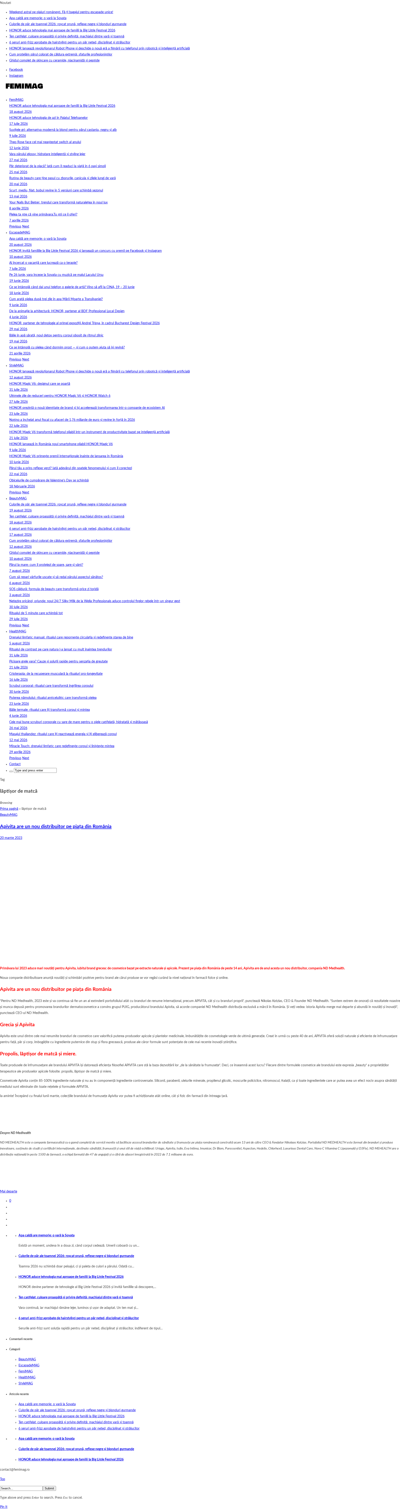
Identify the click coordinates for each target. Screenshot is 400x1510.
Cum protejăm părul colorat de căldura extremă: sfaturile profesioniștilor (60, 54)
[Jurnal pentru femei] (23, 90)
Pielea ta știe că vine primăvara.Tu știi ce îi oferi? (43, 214)
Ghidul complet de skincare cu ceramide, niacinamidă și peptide (54, 60)
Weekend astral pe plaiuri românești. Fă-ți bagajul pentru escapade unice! (61, 12)
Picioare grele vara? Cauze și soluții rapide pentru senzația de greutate (58, 661)
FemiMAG (16, 100)
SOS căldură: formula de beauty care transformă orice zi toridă (54, 589)
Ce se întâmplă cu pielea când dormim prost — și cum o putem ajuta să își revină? (67, 347)
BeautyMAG (18, 498)
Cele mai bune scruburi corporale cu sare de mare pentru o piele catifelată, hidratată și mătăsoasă (78, 722)
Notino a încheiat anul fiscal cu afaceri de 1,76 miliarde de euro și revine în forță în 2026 (72, 420)
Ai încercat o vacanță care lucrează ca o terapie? (43, 263)
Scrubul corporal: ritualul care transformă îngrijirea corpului (51, 685)
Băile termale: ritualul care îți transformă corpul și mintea (49, 710)
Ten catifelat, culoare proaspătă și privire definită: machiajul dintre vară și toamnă (66, 36)
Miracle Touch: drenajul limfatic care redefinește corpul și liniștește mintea (61, 746)
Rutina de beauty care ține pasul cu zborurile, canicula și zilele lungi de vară (62, 178)
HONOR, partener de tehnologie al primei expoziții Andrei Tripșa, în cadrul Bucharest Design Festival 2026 (84, 323)
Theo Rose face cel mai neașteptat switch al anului (45, 142)
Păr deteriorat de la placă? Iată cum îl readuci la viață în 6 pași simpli (57, 166)
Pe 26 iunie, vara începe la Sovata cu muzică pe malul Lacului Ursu (56, 275)
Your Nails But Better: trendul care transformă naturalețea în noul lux (58, 202)
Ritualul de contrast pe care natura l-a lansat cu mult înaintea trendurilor (60, 649)
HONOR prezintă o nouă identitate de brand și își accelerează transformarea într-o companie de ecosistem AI (87, 408)
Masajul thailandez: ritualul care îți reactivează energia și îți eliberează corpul (63, 734)
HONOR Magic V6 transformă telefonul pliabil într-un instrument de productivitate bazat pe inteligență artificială (89, 432)
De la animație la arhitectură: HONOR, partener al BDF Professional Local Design (67, 311)
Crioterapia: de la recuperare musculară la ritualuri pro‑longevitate (56, 673)
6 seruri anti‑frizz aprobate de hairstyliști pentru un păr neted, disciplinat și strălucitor (69, 42)
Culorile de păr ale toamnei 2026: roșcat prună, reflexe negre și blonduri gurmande (67, 24)
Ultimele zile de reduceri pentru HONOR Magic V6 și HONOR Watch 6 (59, 396)
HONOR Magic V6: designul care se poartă (39, 383)
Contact (15, 764)
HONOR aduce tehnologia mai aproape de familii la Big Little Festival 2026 (62, 30)
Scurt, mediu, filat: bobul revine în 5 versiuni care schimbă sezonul (56, 190)
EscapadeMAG (19, 232)
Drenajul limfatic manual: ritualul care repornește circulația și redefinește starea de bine (71, 637)
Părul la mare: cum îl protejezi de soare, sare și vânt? (46, 565)
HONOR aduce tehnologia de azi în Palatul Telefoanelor (48, 118)
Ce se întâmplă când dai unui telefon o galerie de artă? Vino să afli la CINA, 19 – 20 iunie (71, 287)
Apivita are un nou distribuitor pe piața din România (56, 826)
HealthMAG (17, 631)
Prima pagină (9, 808)
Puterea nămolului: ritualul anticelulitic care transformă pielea (53, 698)
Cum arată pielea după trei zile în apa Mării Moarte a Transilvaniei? (56, 299)
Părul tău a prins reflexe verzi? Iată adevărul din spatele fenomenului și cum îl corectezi (70, 468)
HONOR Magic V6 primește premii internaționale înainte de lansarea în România (66, 456)
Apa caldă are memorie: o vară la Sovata (37, 18)
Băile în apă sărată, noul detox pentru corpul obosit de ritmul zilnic (56, 335)
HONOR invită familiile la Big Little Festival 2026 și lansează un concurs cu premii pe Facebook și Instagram (85, 251)
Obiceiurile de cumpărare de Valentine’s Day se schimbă (49, 480)
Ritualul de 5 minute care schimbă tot (36, 613)
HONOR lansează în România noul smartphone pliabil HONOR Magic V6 (61, 444)
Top (2, 1479)
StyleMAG (16, 365)
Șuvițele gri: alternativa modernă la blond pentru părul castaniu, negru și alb (63, 130)
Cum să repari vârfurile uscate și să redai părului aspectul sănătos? (56, 577)
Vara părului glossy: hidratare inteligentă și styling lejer (47, 154)
